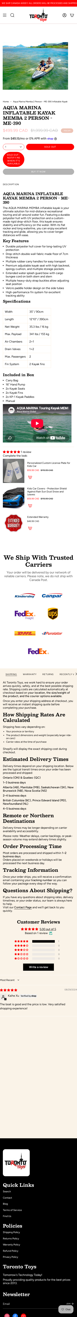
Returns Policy (11, 1238)
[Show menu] (4, 15)
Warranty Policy (11, 1244)
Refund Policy (10, 1250)
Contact (7, 1197)
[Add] (30, 477)
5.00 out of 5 (48, 929)
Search (7, 1191)
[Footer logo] (16, 1162)
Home (6, 101)
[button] (12, 452)
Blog (5, 1203)
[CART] (72, 15)
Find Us (7, 1216)
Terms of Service (12, 1210)
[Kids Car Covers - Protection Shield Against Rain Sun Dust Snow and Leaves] (13, 497)
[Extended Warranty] (13, 523)
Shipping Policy (11, 1232)
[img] (8, 990)
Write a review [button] (38, 967)
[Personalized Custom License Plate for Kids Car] (13, 471)
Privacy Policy (10, 1257)
